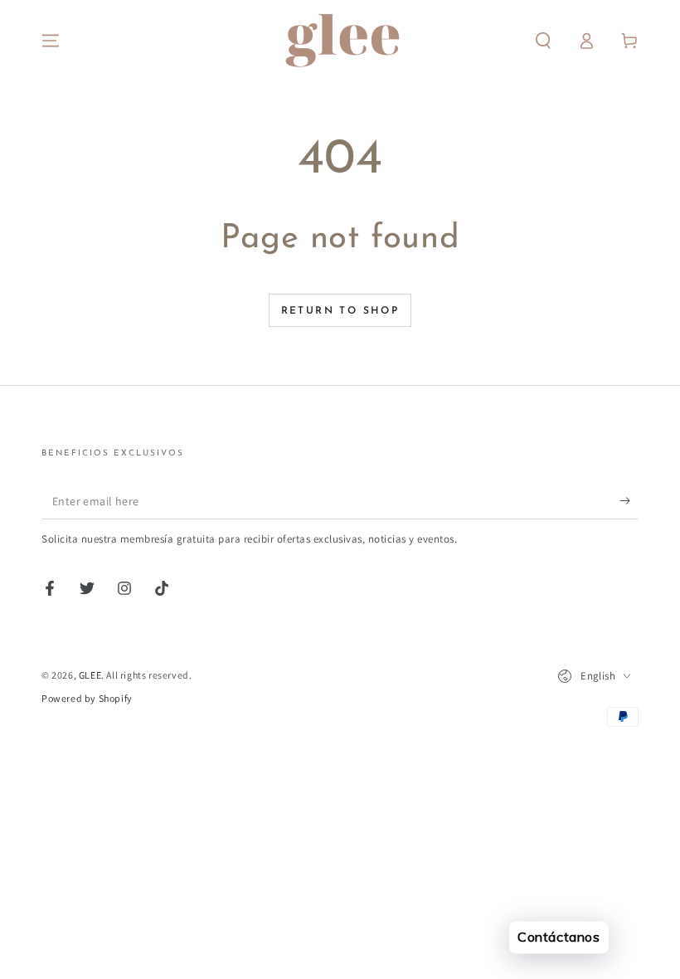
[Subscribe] (629, 500)
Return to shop (340, 311)
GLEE (90, 675)
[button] (543, 40)
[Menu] (50, 40)
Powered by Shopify (87, 698)
